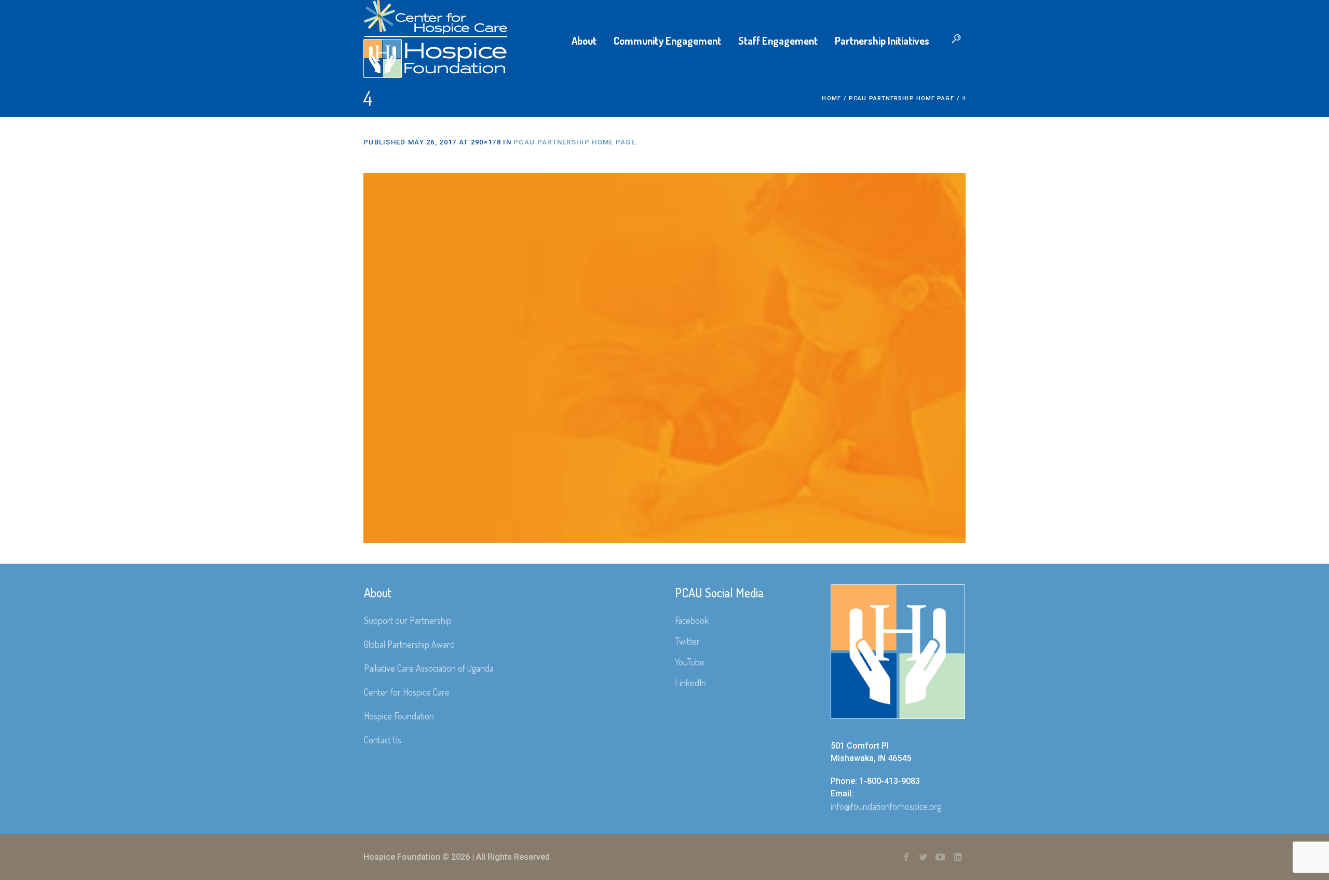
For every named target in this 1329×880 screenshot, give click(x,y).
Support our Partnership (408, 620)
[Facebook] (906, 857)
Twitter (687, 641)
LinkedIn (690, 682)
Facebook (692, 620)
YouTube (689, 662)
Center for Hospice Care (407, 692)
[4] (664, 358)
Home (831, 98)
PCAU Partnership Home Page (901, 98)
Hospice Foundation (399, 716)
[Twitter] (923, 857)
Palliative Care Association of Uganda (429, 668)
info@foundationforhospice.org (886, 806)
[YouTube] (940, 857)
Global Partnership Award (409, 644)
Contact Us (382, 739)
